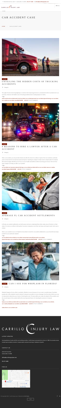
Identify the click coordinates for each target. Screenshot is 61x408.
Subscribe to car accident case (9, 307)
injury (3, 302)
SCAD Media (26, 396)
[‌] (57, 396)
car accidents (50, 302)
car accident (28, 98)
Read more (20, 100)
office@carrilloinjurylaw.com (42, 1)
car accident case (12, 100)
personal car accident (37, 98)
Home (3, 11)
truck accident (11, 98)
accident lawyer (6, 169)
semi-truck (4, 98)
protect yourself (29, 237)
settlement (28, 239)
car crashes (5, 100)
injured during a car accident (50, 98)
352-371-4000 (30, 1)
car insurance (11, 167)
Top (30, 399)
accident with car (35, 167)
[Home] (10, 6)
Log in (26, 100)
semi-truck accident (20, 98)
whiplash (10, 303)
